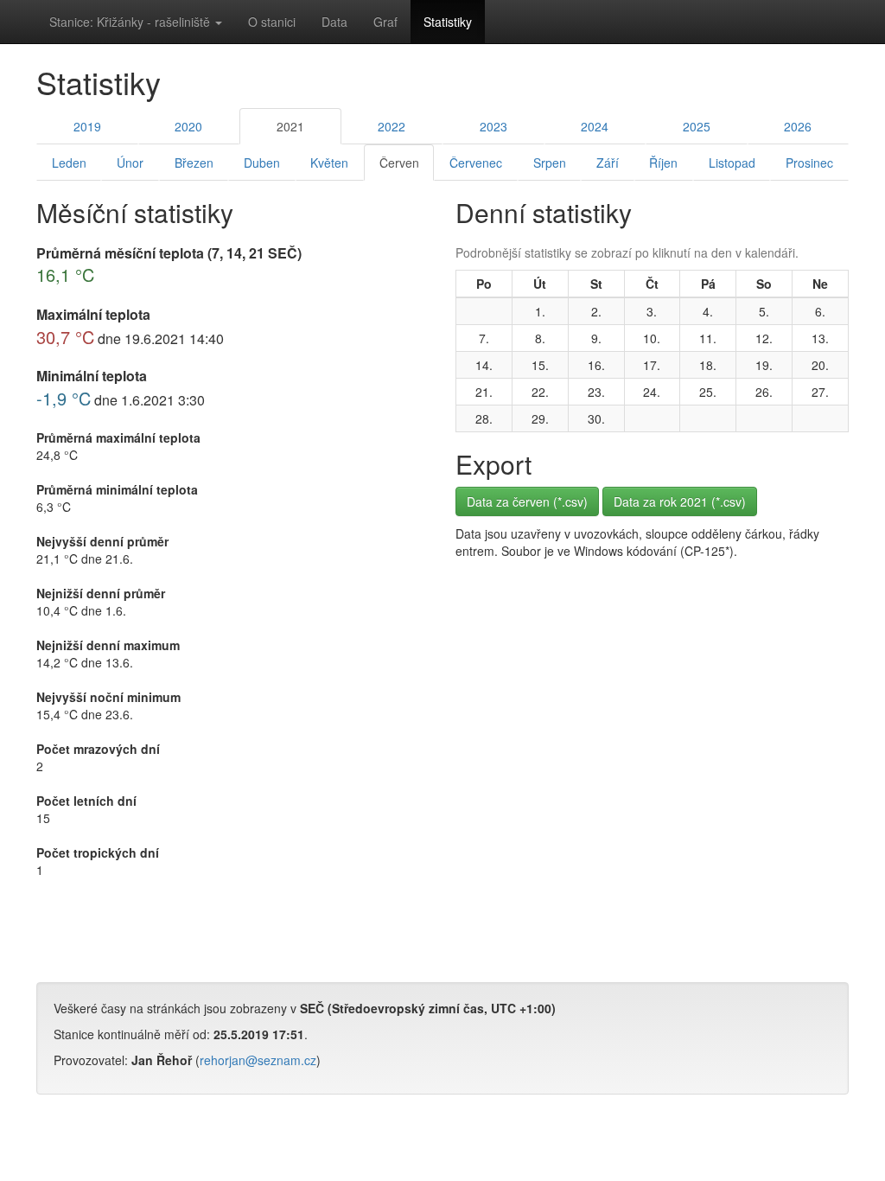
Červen (399, 162)
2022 (391, 126)
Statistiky (447, 21)
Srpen (549, 162)
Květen (329, 162)
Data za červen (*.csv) (527, 501)
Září (607, 162)
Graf (385, 21)
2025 (696, 126)
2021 (290, 126)
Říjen (663, 162)
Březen (194, 162)
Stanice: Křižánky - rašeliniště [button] (131, 21)
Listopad (732, 162)
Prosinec (809, 162)
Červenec (475, 162)
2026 (798, 126)
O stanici (272, 21)
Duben (262, 162)
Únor (130, 162)
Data (334, 21)
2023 (493, 126)
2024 (594, 126)
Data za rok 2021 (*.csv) (680, 501)
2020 (188, 126)
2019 (87, 126)
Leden (69, 162)
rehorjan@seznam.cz (258, 1060)
